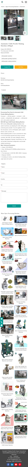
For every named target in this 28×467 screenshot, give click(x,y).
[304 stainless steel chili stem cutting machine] (20, 219)
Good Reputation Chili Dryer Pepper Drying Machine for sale (20, 287)
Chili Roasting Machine (20, 422)
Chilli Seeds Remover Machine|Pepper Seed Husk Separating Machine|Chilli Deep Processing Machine (20, 410)
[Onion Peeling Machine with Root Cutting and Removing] (7, 314)
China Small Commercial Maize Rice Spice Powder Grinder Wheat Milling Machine (7, 428)
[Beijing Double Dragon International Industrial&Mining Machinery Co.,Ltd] (8, 2)
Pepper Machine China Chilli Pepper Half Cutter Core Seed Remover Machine (7, 250)
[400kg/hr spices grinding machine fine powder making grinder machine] (7, 300)
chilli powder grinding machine (9, 58)
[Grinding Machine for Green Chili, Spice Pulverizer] (7, 256)
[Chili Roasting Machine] (20, 417)
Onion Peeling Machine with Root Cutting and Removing (7, 321)
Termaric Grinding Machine (20, 302)
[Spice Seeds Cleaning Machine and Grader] (7, 348)
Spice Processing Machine (12, 6)
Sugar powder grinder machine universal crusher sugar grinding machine (7, 378)
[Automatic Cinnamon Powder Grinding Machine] (20, 310)
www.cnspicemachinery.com (10, 33)
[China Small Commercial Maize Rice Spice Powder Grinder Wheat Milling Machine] (7, 419)
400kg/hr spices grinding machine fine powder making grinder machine (7, 307)
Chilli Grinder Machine (7, 445)
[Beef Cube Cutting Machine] (7, 231)
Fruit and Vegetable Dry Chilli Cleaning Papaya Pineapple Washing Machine (21, 349)
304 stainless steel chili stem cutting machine (20, 225)
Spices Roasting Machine (21, 235)
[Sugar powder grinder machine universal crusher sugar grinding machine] (7, 369)
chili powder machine (7, 56)
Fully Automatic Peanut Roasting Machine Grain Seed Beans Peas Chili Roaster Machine (21, 437)
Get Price (21, 67)
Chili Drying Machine (5, 85)
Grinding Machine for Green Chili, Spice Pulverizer (7, 262)
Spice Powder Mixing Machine (7, 336)
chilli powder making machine (9, 61)
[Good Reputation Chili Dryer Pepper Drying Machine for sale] (20, 280)
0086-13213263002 (15, 458)
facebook (16, 456)
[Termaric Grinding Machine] (20, 295)
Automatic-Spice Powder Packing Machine (7, 394)
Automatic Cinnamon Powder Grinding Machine (20, 316)
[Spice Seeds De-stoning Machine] (20, 324)
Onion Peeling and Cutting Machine (20, 380)
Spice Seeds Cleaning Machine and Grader (7, 360)
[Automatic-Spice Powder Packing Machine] (7, 386)
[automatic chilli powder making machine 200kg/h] (14, 22)
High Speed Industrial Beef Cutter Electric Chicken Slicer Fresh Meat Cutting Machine (20, 272)
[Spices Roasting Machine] (20, 231)
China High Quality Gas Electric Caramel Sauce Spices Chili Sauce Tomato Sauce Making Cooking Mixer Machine (21, 367)
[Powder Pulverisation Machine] (7, 269)
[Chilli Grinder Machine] (7, 437)
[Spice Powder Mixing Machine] (7, 329)
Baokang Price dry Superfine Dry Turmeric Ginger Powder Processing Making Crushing (21, 398)
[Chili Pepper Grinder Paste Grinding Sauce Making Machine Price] (7, 218)
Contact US (7, 67)
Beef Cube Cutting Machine (7, 238)
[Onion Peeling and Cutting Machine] (20, 374)
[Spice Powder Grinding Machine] (7, 402)
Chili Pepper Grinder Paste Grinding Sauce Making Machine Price (7, 223)
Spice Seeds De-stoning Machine (21, 331)
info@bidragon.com (16, 459)
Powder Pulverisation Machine (7, 274)
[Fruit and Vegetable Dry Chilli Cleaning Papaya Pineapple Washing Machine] (20, 340)
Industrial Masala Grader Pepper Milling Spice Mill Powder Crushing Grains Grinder (21, 254)
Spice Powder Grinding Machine (7, 410)
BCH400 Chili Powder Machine (7, 80)
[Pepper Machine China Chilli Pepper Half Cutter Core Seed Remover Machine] (7, 244)
